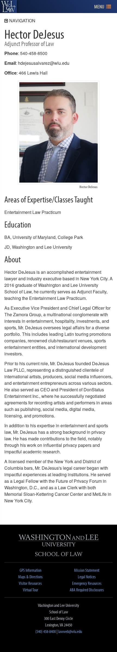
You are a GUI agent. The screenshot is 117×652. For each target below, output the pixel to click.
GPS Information (30, 570)
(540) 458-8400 (45, 631)
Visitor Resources (30, 583)
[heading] (8, 6)
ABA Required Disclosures (87, 589)
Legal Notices (87, 576)
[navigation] (102, 6)
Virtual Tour (30, 589)
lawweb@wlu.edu (70, 631)
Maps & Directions (30, 576)
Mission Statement (86, 570)
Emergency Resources (86, 583)
